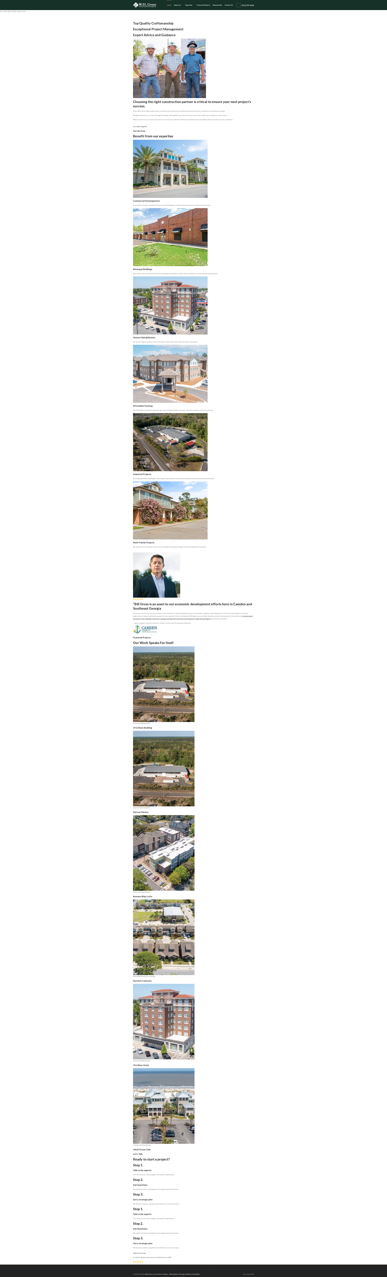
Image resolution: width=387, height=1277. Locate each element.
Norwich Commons (142, 980)
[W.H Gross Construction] (144, 5)
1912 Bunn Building (142, 727)
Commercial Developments (146, 201)
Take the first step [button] (139, 1253)
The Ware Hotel (141, 1065)
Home (169, 5)
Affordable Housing (143, 406)
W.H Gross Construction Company (156, 1274)
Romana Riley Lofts (142, 896)
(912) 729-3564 (247, 5)
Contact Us (229, 5)
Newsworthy (217, 5)
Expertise (188, 5)
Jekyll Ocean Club (142, 1149)
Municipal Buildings (142, 269)
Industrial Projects (142, 474)
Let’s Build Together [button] (140, 126)
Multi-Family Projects (143, 542)
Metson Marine (140, 812)
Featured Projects (203, 5)
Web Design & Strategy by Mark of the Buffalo (184, 1274)
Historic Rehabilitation (144, 337)
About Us (177, 5)
